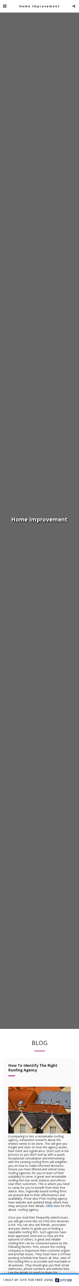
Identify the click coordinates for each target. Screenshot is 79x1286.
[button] (4, 6)
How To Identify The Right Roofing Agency (33, 1067)
